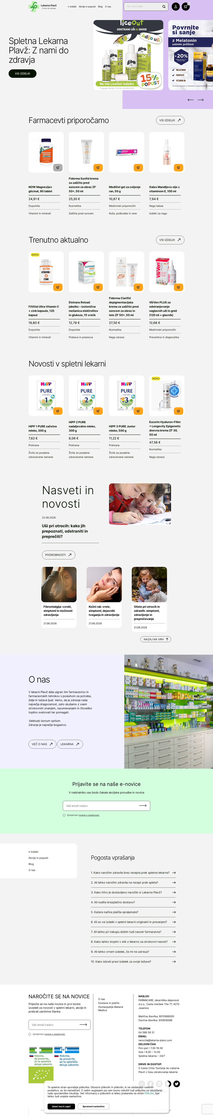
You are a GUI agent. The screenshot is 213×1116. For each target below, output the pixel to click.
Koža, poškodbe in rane (123, 213)
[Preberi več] (46, 152)
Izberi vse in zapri (61, 1106)
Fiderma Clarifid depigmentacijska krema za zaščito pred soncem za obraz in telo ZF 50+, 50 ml (124, 306)
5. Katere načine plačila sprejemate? (114, 912)
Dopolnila (34, 205)
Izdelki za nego (158, 213)
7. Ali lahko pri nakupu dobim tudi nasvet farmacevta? (126, 931)
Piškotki (149, 1093)
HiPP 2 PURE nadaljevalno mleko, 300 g (82, 426)
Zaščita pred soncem (81, 213)
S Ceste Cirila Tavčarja (151, 1068)
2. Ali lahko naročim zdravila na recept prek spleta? (124, 882)
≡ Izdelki (72, 6)
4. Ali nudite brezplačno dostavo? (113, 902)
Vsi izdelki (22, 73)
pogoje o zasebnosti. (89, 815)
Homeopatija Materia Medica (110, 1008)
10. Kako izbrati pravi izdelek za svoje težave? (121, 961)
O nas (108, 6)
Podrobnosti (55, 555)
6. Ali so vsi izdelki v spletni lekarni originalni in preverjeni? (129, 922)
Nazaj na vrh (154, 639)
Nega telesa (156, 205)
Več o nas (39, 744)
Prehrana (34, 445)
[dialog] (106, 1097)
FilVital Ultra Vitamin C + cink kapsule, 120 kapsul (44, 311)
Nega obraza (116, 337)
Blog (100, 6)
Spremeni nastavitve (93, 1106)
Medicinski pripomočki (122, 205)
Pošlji (142, 805)
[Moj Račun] (176, 7)
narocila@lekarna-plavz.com (155, 1040)
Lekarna (67, 744)
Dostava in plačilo (108, 1003)
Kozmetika (75, 205)
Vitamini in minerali (40, 213)
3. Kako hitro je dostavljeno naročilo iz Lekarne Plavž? (126, 892)
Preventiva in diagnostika (164, 337)
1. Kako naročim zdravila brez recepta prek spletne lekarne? (130, 872)
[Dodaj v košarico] (98, 167)
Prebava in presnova (81, 337)
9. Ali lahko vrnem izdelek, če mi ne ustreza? (120, 951)
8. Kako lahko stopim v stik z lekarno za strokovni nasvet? (129, 941)
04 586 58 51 (146, 1032)
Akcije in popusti (87, 6)
